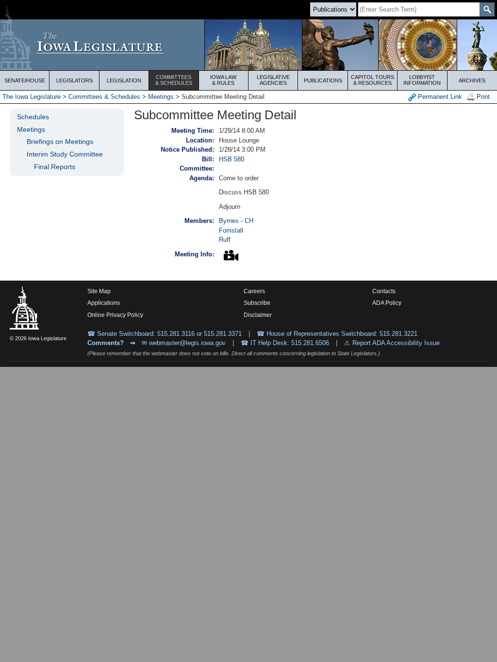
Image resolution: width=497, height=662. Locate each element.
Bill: (208, 159)
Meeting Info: (194, 254)
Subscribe (257, 302)
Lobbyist (422, 80)
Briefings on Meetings (60, 141)
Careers (254, 291)
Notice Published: (187, 149)
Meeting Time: (192, 130)
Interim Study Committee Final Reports (65, 160)
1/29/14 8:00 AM (242, 130)
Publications (323, 80)
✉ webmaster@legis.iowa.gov (184, 343)
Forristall (231, 230)
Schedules (33, 117)
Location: (200, 140)
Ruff (225, 239)
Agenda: (201, 178)
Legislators (74, 80)
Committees (173, 80)
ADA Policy (386, 302)
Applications (103, 302)
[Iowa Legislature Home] (248, 44)
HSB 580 (231, 159)
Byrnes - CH (236, 220)
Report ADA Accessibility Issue (396, 343)
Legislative (273, 80)
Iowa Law (223, 80)
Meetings (161, 96)
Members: (199, 220)
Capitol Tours (372, 80)
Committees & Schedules (104, 96)
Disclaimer (258, 315)
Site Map (99, 291)
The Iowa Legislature (31, 96)
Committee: (197, 168)
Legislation (124, 80)
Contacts (384, 291)
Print (482, 96)
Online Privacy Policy (115, 315)
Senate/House (24, 80)
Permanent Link (439, 96)
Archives (472, 80)
